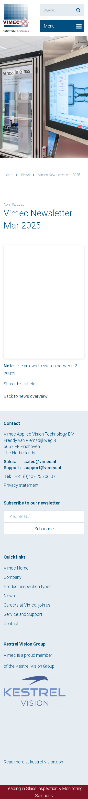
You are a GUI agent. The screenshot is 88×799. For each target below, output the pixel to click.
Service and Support (23, 614)
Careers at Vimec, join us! (27, 605)
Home (8, 175)
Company (13, 577)
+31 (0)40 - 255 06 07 (35, 476)
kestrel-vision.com (47, 761)
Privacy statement (21, 485)
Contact (11, 623)
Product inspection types (28, 586)
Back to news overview (26, 396)
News (25, 175)
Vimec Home (16, 568)
